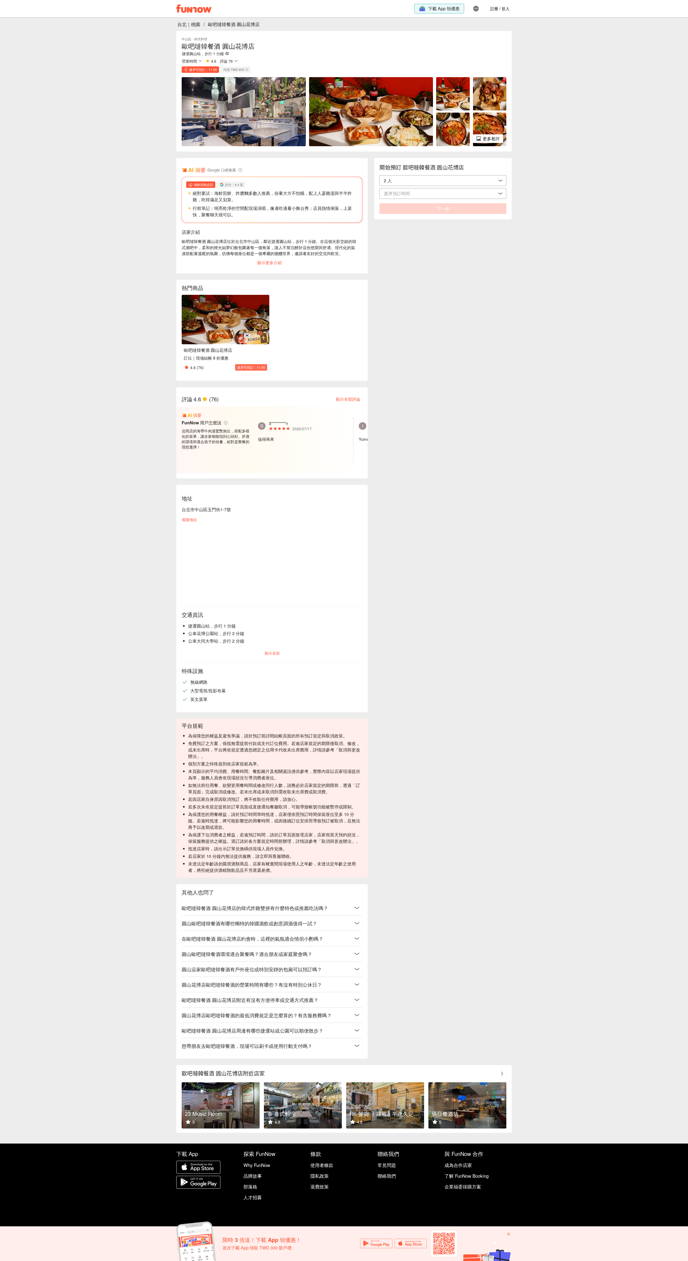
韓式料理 (200, 39)
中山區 (186, 39)
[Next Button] (502, 1073)
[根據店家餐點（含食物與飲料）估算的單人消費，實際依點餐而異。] (247, 69)
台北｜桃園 (188, 24)
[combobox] (442, 180)
